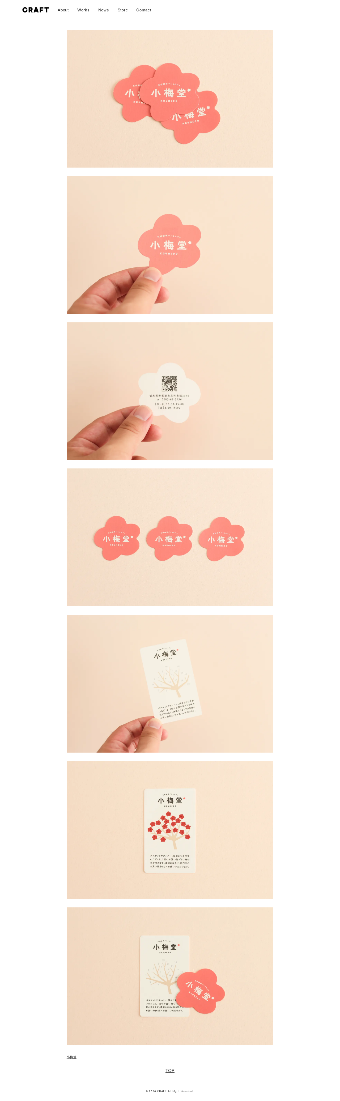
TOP (170, 1070)
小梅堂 (71, 1057)
